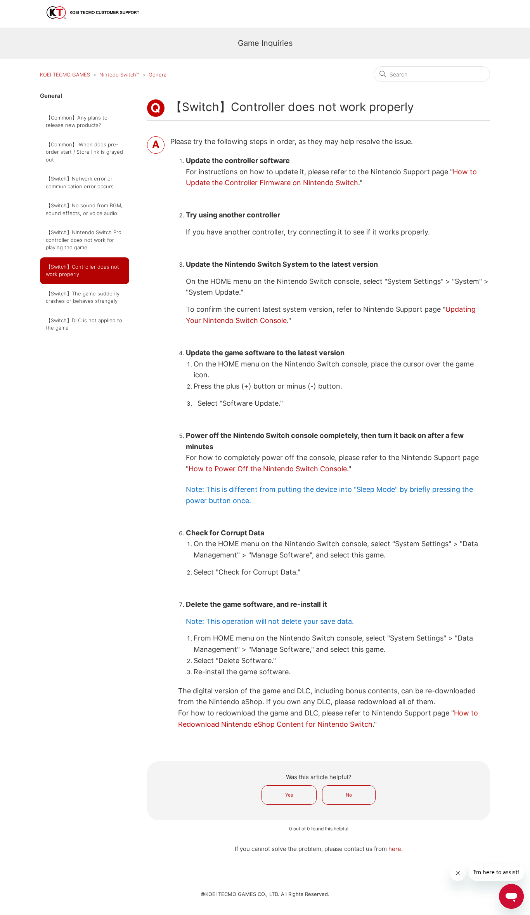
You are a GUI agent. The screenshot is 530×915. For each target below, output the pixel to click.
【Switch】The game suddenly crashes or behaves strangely (83, 297)
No (349, 795)
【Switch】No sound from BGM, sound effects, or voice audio (84, 209)
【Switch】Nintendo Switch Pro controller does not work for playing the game (83, 239)
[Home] (93, 22)
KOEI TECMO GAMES (65, 74)
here (394, 848)
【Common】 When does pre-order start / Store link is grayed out (84, 152)
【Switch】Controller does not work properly (82, 271)
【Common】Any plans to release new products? (76, 121)
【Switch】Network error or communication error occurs (80, 182)
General (158, 74)
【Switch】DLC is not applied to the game (84, 324)
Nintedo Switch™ (119, 74)
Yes (289, 795)
